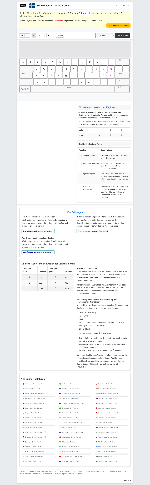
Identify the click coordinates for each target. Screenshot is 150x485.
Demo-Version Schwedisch (118, 25)
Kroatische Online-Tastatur (70, 418)
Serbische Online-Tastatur (107, 389)
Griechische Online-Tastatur (34, 456)
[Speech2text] (44, 35)
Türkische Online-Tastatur (106, 442)
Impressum (127, 481)
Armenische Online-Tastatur (34, 393)
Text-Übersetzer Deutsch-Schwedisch (38, 231)
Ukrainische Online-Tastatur (107, 447)
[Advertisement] (45, 118)
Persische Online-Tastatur (70, 447)
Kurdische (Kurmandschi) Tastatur (73, 422)
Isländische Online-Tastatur (71, 389)
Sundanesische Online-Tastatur (108, 413)
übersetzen (122, 35)
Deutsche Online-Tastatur (33, 422)
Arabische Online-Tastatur (33, 389)
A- (27, 35)
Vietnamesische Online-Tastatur (108, 461)
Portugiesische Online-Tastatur (72, 456)
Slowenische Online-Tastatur (107, 403)
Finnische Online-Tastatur (33, 447)
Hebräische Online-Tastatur (34, 461)
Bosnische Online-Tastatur (34, 408)
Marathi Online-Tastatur (69, 427)
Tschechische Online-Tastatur (108, 437)
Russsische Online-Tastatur (107, 384)
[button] (23, 62)
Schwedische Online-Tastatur (108, 393)
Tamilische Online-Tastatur (107, 418)
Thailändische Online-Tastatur (108, 427)
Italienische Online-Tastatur (71, 393)
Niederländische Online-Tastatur (72, 432)
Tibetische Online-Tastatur (107, 432)
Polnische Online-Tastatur (70, 451)
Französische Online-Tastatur (35, 451)
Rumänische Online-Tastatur (71, 461)
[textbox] (75, 49)
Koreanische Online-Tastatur (71, 413)
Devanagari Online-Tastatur (34, 427)
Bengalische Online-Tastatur (34, 403)
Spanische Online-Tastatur (107, 408)
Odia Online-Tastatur (69, 442)
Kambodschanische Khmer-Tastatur (73, 403)
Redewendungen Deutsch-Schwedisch (93, 231)
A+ (22, 35)
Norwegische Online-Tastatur (71, 437)
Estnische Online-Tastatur (33, 442)
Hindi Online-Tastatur (69, 384)
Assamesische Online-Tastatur (35, 398)
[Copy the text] (53, 35)
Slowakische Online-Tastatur (107, 398)
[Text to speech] (48, 35)
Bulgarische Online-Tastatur (34, 413)
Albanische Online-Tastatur (34, 384)
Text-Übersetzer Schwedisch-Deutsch (38, 252)
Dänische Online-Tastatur (33, 418)
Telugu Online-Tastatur (105, 422)
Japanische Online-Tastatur (71, 398)
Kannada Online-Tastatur (70, 408)
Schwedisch (58, 21)
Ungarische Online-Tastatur (107, 451)
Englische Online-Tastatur (35, 432)
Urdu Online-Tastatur (105, 456)
